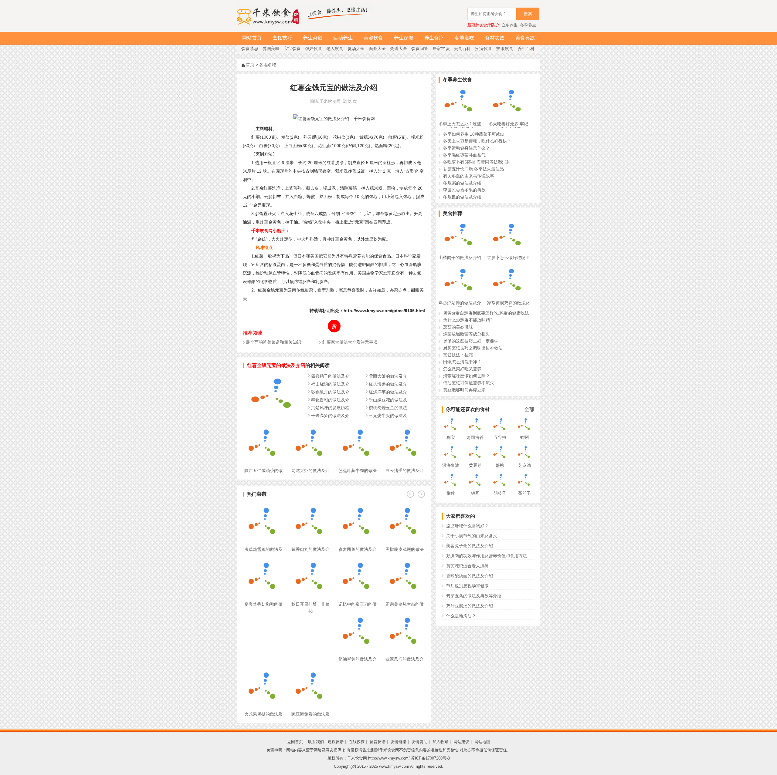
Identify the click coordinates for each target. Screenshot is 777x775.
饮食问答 (419, 48)
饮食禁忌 (249, 48)
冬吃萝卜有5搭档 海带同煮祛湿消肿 (477, 162)
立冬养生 (509, 25)
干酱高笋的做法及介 (330, 415)
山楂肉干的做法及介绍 (460, 257)
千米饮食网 (330, 101)
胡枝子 (500, 493)
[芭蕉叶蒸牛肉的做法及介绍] (357, 426)
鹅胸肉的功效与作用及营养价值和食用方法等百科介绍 (497, 555)
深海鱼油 (450, 465)
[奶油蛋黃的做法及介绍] (357, 615)
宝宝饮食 (292, 48)
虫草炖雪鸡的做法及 (263, 549)
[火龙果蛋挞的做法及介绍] (263, 670)
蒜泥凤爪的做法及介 (404, 659)
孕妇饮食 (313, 48)
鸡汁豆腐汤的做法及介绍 (469, 605)
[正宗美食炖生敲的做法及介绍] (404, 560)
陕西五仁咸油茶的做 (263, 470)
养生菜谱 (312, 37)
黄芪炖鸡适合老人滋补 (467, 565)
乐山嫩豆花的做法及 (388, 399)
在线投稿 (357, 742)
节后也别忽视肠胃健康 (467, 585)
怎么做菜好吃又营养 (462, 368)
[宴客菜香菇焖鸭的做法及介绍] (263, 560)
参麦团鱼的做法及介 (357, 549)
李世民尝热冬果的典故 (464, 189)
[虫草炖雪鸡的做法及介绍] (263, 505)
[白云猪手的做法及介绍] (404, 426)
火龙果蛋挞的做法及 (263, 714)
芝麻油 (524, 465)
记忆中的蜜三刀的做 (357, 604)
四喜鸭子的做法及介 (330, 376)
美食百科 (462, 48)
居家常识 (441, 48)
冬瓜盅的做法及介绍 (462, 196)
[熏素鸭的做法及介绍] (273, 416)
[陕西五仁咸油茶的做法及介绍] (263, 426)
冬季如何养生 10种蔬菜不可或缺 (473, 134)
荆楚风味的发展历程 (330, 407)
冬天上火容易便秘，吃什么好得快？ (477, 141)
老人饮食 (334, 48)
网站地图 (482, 742)
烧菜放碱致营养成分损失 (466, 334)
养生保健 (403, 37)
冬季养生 (528, 25)
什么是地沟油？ (461, 615)
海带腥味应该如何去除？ (466, 375)
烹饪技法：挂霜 (458, 354)
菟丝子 (524, 493)
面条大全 (377, 48)
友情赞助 (419, 742)
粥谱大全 (398, 48)
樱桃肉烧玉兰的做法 (388, 407)
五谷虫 (500, 437)
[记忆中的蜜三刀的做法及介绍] (357, 560)
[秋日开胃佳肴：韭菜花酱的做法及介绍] (310, 560)
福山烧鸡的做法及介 (330, 384)
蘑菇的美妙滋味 (458, 327)
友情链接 (398, 742)
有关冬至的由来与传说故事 (468, 176)
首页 (250, 64)
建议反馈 (336, 742)
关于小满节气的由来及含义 (471, 535)
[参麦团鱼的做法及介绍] (357, 505)
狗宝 (450, 437)
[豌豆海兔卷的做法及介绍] (310, 670)
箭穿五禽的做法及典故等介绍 (473, 595)
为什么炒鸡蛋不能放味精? (467, 320)
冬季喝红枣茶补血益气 (464, 155)
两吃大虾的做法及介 (310, 470)
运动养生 (343, 37)
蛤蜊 (524, 437)
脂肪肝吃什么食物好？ (467, 525)
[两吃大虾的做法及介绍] (310, 426)
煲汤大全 (356, 48)
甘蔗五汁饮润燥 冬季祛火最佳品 (473, 169)
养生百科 (525, 48)
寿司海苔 (475, 437)
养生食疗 (434, 37)
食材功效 (494, 37)
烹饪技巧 (282, 37)
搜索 (528, 14)
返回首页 (295, 742)
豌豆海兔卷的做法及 (310, 714)
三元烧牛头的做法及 (388, 415)
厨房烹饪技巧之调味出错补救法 (473, 347)
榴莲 (450, 493)
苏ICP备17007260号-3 (430, 758)
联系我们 (316, 742)
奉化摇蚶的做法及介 (330, 399)
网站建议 (461, 742)
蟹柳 (500, 465)
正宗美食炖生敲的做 (404, 604)
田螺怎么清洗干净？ (462, 361)
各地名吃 (464, 37)
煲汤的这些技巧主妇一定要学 (470, 341)
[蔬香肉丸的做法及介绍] (310, 505)
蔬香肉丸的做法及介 (310, 549)
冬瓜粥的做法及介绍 (462, 182)
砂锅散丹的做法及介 (330, 391)
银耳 (475, 493)
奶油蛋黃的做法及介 (357, 659)
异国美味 (271, 48)
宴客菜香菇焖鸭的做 (263, 604)
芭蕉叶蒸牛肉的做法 (357, 470)
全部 (529, 409)
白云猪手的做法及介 (404, 470)
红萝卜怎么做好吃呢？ (508, 257)
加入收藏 (440, 742)
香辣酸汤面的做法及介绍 (469, 575)
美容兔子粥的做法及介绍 (469, 545)
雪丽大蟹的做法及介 (388, 376)
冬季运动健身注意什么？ (466, 148)
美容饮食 (373, 37)
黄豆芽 (475, 465)
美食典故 (525, 37)
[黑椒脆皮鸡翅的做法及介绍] (404, 505)
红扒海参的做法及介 (388, 384)
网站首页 (252, 37)
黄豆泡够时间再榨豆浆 (464, 389)
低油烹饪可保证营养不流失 (468, 382)
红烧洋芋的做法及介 (388, 391)
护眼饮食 (504, 48)
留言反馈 (377, 742)
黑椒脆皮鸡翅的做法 (404, 549)
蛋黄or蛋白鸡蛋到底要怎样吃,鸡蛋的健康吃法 (486, 313)
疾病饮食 (483, 48)
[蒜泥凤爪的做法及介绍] (404, 615)
